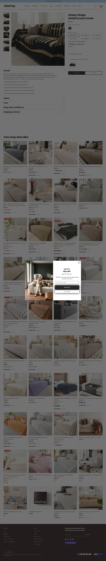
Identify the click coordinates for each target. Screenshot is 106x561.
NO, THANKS (67, 291)
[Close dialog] (79, 262)
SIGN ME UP (67, 287)
